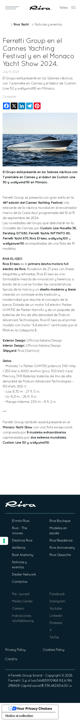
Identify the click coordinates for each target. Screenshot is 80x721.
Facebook (57, 594)
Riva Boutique (59, 521)
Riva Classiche (60, 555)
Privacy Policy (15, 649)
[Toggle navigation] (12, 7)
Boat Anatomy (22, 555)
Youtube (55, 608)
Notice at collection (19, 716)
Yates (63, 7)
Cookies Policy (53, 649)
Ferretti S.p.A (19, 680)
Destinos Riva (22, 540)
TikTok (54, 637)
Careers (18, 608)
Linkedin (56, 615)
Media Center (22, 601)
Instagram (57, 601)
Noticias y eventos (48, 24)
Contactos (19, 581)
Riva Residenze (61, 540)
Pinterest (55, 623)
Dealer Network (24, 574)
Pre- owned (20, 594)
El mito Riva (20, 521)
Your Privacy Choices (34, 708)
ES (73, 7)
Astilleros (18, 547)
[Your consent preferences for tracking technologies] (4, 541)
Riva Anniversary (62, 547)
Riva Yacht (21, 24)
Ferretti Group (21, 675)
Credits (11, 659)
